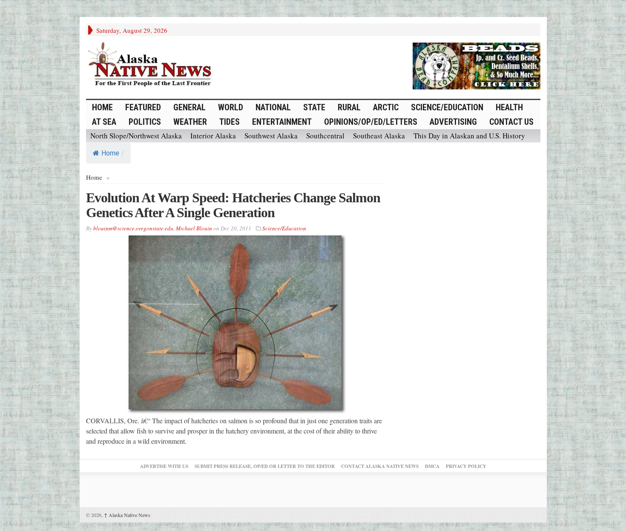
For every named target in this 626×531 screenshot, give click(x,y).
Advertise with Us (164, 466)
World (230, 107)
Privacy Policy (466, 466)
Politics (145, 122)
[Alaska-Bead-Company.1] (476, 64)
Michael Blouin (194, 228)
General (189, 107)
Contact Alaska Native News (380, 466)
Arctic (386, 107)
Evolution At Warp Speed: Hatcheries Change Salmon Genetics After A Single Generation (233, 205)
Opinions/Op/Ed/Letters (370, 122)
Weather (190, 122)
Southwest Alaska (271, 136)
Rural (349, 107)
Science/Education (447, 107)
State (314, 107)
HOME (102, 107)
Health (509, 107)
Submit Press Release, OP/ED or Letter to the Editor (265, 466)
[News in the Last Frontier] (152, 65)
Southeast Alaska (379, 136)
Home (110, 153)
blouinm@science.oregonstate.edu (133, 228)
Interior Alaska (213, 136)
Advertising (453, 122)
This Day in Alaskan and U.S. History (469, 136)
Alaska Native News (127, 514)
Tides (229, 122)
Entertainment (282, 122)
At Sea (104, 122)
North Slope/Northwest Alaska (136, 136)
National (273, 107)
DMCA (432, 466)
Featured (143, 107)
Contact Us (511, 122)
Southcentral (325, 136)
